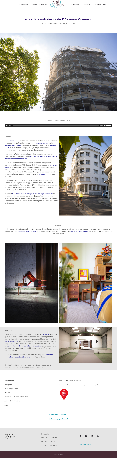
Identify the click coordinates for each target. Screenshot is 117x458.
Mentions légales (85, 444)
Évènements (75, 4)
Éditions (34, 4)
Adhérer (44, 4)
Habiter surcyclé (100, 4)
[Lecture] (7, 125)
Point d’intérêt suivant (58, 415)
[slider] (109, 125)
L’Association (23, 4)
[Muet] (105, 125)
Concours (86, 4)
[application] (58, 125)
